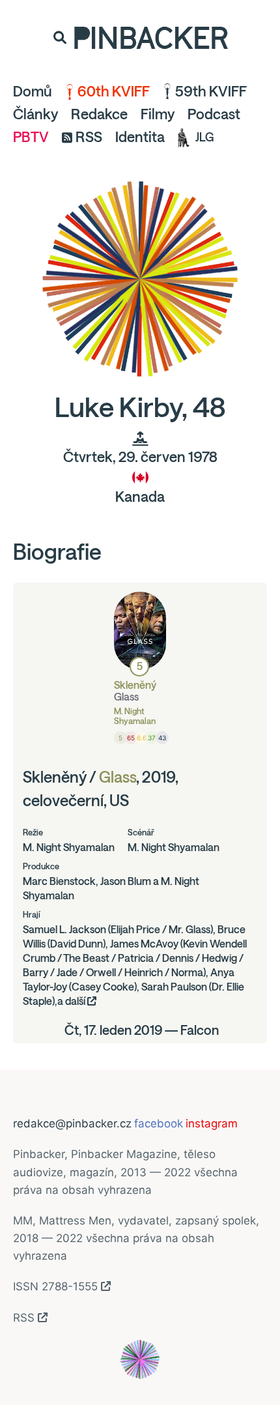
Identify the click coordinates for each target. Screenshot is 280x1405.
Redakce (99, 114)
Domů (32, 91)
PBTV (31, 137)
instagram (212, 1123)
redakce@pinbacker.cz (72, 1123)
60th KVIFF (113, 91)
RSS (89, 137)
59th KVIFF (211, 91)
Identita (140, 137)
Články (35, 114)
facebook (158, 1123)
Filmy (158, 114)
